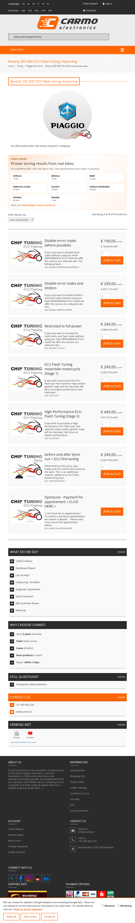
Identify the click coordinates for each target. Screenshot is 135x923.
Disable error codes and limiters (64, 285)
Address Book (15, 834)
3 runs (55, 188)
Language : (14, 3)
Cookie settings (78, 787)
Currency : (14, 10)
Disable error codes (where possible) (60, 243)
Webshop (21, 610)
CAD (43, 10)
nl (28, 4)
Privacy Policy (77, 781)
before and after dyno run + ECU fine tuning (62, 456)
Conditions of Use (79, 793)
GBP (23, 10)
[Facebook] (21, 878)
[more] (120, 551)
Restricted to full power (63, 326)
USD (50, 10)
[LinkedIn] (46, 878)
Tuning (20, 66)
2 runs (93, 177)
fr (43, 4)
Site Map (75, 799)
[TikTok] (12, 878)
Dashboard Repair (26, 568)
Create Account (16, 852)
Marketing (126, 905)
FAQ (72, 804)
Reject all (11, 916)
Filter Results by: (17, 214)
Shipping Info (77, 776)
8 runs (17, 199)
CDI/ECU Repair (24, 561)
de (33, 4)
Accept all (50, 916)
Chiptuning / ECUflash (28, 582)
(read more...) (35, 788)
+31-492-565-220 (25, 704)
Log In (108, 3)
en (23, 4)
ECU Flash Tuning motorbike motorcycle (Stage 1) (62, 369)
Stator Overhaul (24, 596)
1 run (17, 177)
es (48, 4)
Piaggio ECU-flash (34, 66)
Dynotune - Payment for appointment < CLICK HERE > (64, 502)
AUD (36, 10)
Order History (15, 829)
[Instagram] (29, 878)
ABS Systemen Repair (27, 603)
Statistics (109, 905)
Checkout (91, 10)
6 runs (100, 188)
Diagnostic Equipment (28, 589)
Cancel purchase (79, 810)
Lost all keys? (23, 575)
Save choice (30, 916)
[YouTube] (37, 878)
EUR (30, 10)
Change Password (18, 846)
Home (11, 66)
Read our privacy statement (28, 909)
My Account (14, 840)
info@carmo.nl (24, 711)
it (38, 4)
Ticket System (77, 770)
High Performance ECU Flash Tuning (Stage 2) (63, 414)
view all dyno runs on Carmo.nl (38, 205)
